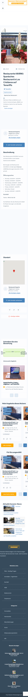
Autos (6, 627)
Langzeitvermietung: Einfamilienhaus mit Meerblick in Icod (14, 665)
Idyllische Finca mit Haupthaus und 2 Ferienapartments (14, 676)
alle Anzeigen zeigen (14, 137)
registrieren (17, 351)
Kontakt (6, 582)
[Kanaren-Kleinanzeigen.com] (17, 2)
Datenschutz (7, 593)
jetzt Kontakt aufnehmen (15, 145)
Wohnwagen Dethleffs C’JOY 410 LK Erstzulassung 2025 (14, 654)
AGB (5, 587)
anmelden (8, 351)
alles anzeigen (7, 445)
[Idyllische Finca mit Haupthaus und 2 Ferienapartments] (14, 672)
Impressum (7, 598)
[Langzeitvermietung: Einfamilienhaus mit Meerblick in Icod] (14, 661)
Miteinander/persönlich (10, 633)
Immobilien (7, 611)
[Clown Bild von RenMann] (14, 683)
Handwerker (7, 616)
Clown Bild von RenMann (14, 686)
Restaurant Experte (14, 131)
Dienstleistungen (9, 622)
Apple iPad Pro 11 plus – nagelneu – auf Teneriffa (11, 383)
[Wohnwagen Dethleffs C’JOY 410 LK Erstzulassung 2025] (14, 650)
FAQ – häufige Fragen (10, 571)
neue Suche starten (8, 494)
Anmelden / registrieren (10, 576)
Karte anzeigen (8, 108)
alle (5, 638)
